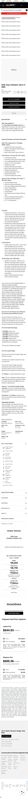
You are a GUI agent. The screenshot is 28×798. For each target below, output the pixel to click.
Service (10, 753)
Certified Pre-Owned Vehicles (4, 763)
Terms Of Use (10, 786)
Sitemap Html (17, 786)
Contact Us (7, 736)
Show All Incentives (14, 613)
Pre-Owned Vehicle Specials (4, 772)
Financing (16, 753)
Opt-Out (24, 786)
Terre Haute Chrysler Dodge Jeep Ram (3, 786)
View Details (14, 592)
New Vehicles (4, 755)
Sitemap (13, 785)
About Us (22, 755)
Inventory (4, 753)
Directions (22, 759)
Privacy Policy (6, 786)
